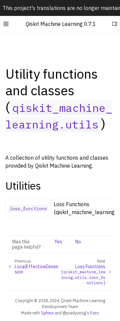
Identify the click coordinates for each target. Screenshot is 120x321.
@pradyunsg (74, 312)
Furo (94, 312)
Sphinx (47, 312)
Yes (58, 242)
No (78, 242)
